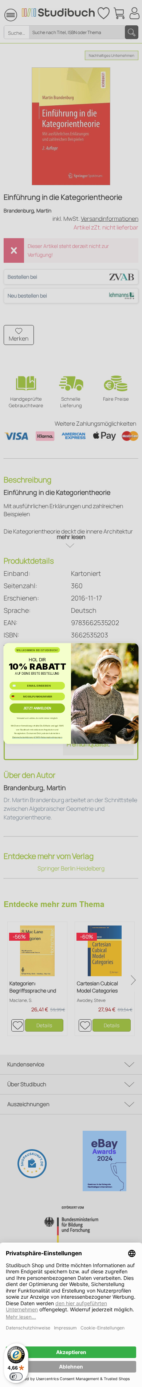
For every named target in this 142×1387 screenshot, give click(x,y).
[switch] (16, 1376)
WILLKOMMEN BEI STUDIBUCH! (37, 650)
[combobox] (15, 696)
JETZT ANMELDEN (37, 708)
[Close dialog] (132, 649)
